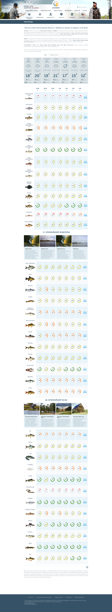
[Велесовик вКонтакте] (25, 2)
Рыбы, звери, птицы (31, 10)
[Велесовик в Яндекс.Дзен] (31, 2)
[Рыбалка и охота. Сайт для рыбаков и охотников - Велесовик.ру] (56, 4)
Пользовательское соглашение (43, 597)
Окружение (68, 10)
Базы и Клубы (58, 10)
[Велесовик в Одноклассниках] (28, 2)
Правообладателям (79, 597)
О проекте (30, 597)
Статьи (85, 10)
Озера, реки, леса (46, 10)
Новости (77, 10)
